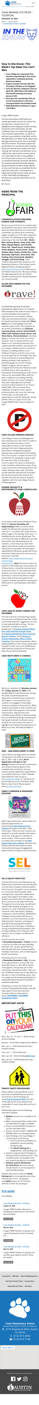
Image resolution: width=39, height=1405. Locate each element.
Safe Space (28, 1286)
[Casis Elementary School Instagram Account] (25, 1380)
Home (4, 22)
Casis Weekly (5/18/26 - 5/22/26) (16, 1247)
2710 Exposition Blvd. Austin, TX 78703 (13, 6)
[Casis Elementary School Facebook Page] (13, 1380)
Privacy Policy (29, 1281)
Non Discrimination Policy (14, 1281)
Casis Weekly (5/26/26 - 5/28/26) (16, 1225)
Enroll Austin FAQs (14, 786)
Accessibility (6, 1276)
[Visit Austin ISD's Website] (19, 1387)
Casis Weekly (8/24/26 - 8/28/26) (16, 1203)
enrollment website (13, 779)
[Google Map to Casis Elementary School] (19, 1357)
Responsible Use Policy (15, 1286)
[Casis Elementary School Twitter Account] (19, 1380)
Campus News (13, 22)
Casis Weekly (8, 1219)
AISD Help (15, 1276)
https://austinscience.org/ (12, 269)
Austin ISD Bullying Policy (29, 1276)
